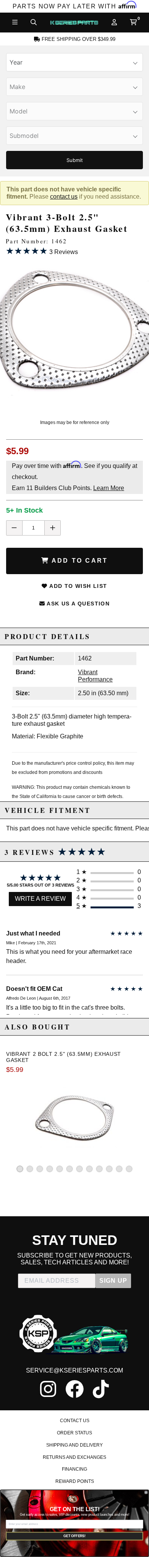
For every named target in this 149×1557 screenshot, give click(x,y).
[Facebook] (74, 1389)
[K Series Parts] (74, 22)
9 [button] (99, 1169)
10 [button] (109, 1169)
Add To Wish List (77, 586)
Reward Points (74, 1481)
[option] (74, 334)
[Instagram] (48, 1389)
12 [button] (129, 1169)
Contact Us (74, 1420)
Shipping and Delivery (74, 1445)
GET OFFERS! (74, 1536)
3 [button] (40, 1169)
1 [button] (20, 1169)
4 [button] (50, 1169)
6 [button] (69, 1169)
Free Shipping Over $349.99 (77, 39)
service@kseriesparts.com (74, 1370)
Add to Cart (78, 560)
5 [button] (60, 1169)
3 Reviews (42, 251)
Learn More (108, 488)
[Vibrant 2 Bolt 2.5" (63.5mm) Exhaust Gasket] (74, 1116)
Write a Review (40, 898)
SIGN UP (113, 1280)
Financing (74, 1469)
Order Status (74, 1433)
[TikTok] (101, 1389)
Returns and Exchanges (74, 1457)
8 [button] (89, 1169)
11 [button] (119, 1169)
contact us (64, 196)
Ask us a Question (77, 603)
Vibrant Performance (95, 675)
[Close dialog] (146, 1492)
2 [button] (30, 1169)
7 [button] (79, 1169)
